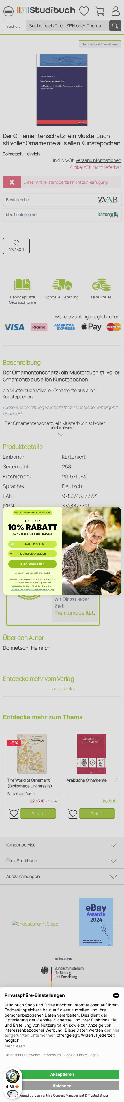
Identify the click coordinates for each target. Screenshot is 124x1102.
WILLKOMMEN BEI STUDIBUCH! (32, 512)
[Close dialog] (115, 512)
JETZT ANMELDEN (32, 564)
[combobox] (13, 553)
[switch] (12, 1093)
